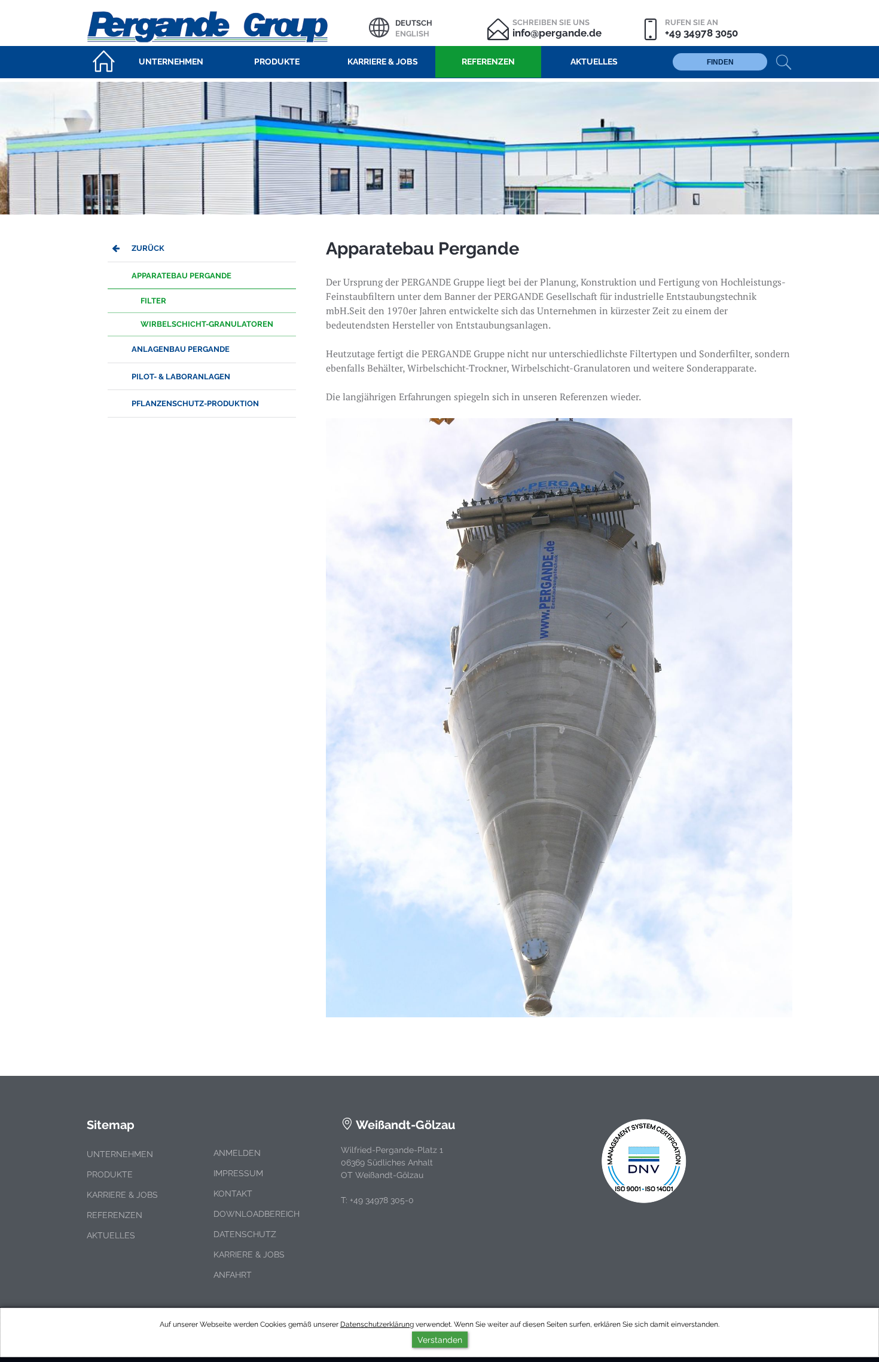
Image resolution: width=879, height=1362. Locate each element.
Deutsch (413, 23)
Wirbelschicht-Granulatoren (207, 324)
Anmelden (237, 1153)
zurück (148, 248)
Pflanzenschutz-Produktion (195, 403)
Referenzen (114, 1215)
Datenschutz (244, 1234)
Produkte (110, 1174)
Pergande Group (228, 25)
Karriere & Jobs (122, 1195)
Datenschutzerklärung (377, 1324)
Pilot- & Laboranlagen (181, 376)
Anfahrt (232, 1275)
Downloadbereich (256, 1214)
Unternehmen (120, 1154)
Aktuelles (111, 1235)
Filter (153, 300)
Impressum (238, 1173)
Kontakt (232, 1193)
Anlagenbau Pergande (181, 349)
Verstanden (439, 1340)
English (412, 33)
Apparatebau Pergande (181, 275)
